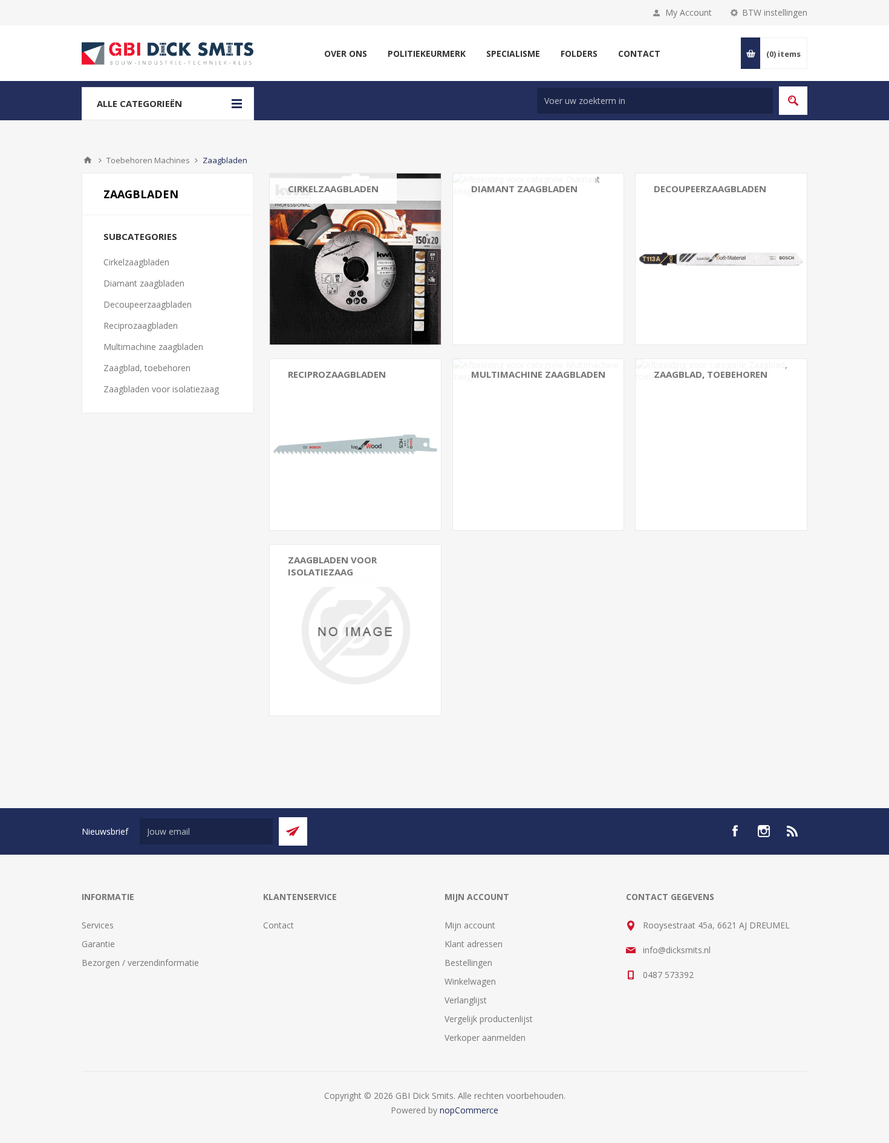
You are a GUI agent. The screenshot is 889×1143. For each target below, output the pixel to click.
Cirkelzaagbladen (333, 189)
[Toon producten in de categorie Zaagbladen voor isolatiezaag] (355, 630)
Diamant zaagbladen (524, 189)
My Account (688, 12)
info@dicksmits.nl (677, 950)
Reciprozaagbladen (337, 374)
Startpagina (88, 160)
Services (98, 925)
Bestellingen (468, 962)
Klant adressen (473, 944)
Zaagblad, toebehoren (710, 374)
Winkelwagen (470, 981)
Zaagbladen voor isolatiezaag (332, 566)
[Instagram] (763, 831)
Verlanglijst (465, 1000)
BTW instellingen (774, 12)
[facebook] (734, 831)
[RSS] (793, 831)
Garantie (98, 944)
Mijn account (469, 925)
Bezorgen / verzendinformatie (140, 962)
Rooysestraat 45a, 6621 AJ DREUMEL (716, 925)
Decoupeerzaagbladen (710, 189)
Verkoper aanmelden (485, 1037)
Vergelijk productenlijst (488, 1019)
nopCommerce (469, 1110)
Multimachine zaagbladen (538, 374)
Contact (278, 925)
